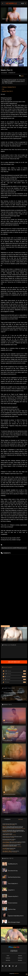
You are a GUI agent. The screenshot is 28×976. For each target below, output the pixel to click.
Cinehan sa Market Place (6, 837)
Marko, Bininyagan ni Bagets (14, 922)
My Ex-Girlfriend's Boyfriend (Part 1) (11, 940)
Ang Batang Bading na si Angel (7, 834)
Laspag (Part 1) (7, 812)
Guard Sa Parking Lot (7, 638)
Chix (3, 89)
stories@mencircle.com (18, 699)
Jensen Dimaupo (6, 842)
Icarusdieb (5, 848)
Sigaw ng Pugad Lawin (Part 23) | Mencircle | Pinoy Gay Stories (12, 828)
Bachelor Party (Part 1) (7, 91)
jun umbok (5, 830)
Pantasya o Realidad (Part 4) (9, 87)
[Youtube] (9, 966)
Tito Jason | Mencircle (6, 849)
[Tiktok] (16, 966)
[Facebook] (2, 966)
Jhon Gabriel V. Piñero (7, 851)
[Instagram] (13, 966)
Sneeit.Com (16, 973)
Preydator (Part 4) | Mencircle (7, 824)
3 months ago (19, 846)
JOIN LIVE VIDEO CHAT (14, 662)
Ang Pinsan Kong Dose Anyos (9, 794)
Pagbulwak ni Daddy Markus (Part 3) (15, 915)
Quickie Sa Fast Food (7, 19)
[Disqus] (14, 571)
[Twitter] (6, 966)
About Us (20, 955)
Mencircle (11, 3)
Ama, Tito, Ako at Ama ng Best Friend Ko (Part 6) (10, 846)
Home (8, 955)
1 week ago (13, 824)
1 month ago (23, 828)
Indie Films (8, 960)
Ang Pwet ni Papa (11, 909)
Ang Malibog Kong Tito (8, 722)
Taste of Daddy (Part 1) (8, 758)
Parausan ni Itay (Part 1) (13, 896)
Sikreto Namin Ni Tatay (8, 740)
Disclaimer (20, 960)
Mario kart (4, 826)
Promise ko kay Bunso (8, 776)
